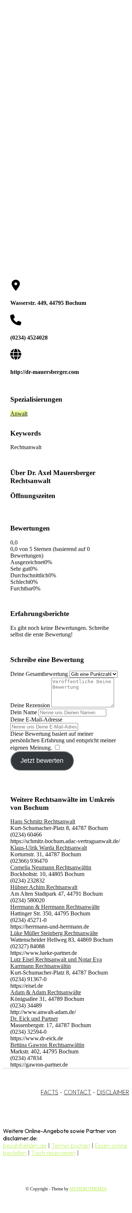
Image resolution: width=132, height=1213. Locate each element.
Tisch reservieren (53, 1152)
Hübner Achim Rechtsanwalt (43, 887)
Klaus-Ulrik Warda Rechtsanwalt (48, 848)
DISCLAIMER (113, 1092)
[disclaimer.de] (58, 66)
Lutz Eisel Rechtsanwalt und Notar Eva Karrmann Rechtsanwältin (56, 962)
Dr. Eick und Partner (34, 1018)
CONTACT (77, 1092)
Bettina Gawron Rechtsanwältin (47, 1045)
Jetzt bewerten (42, 760)
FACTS (49, 1092)
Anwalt (18, 413)
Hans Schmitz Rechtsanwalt (42, 821)
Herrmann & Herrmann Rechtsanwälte (55, 907)
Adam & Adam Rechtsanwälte (45, 992)
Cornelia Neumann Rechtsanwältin (50, 867)
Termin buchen (70, 1145)
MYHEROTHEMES (88, 1188)
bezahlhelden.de (25, 1145)
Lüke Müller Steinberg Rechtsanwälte (54, 933)
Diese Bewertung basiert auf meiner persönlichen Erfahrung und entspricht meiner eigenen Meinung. (63, 741)
